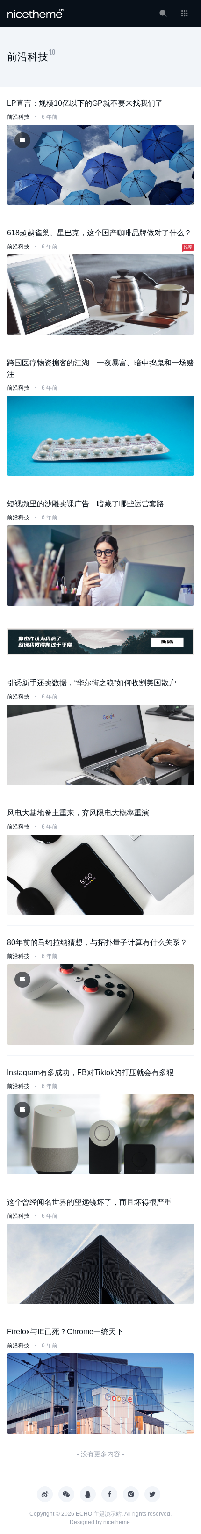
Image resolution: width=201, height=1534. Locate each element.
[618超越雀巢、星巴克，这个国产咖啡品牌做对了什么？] (100, 294)
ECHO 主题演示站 (99, 1514)
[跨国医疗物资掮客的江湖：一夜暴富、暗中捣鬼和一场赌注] (100, 436)
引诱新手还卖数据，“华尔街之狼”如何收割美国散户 (91, 683)
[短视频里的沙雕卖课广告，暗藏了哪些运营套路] (100, 565)
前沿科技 (18, 117)
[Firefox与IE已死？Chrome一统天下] (100, 1393)
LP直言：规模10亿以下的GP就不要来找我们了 (85, 103)
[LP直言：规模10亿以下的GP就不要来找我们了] (100, 165)
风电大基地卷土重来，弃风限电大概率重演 (78, 813)
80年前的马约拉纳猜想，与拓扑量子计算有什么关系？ (97, 942)
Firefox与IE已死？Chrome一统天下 (65, 1332)
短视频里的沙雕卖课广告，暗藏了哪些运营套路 (85, 504)
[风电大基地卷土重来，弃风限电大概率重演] (100, 875)
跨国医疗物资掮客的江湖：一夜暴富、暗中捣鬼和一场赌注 (100, 368)
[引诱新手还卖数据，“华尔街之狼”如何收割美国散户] (100, 745)
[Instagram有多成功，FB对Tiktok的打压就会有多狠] (100, 1134)
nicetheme (116, 1522)
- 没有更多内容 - (100, 1454)
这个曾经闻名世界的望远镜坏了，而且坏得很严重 (89, 1202)
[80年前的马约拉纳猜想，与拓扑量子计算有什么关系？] (100, 1004)
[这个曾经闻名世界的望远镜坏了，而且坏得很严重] (100, 1264)
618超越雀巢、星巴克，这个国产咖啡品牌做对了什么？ (99, 233)
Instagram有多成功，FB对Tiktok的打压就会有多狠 (90, 1072)
